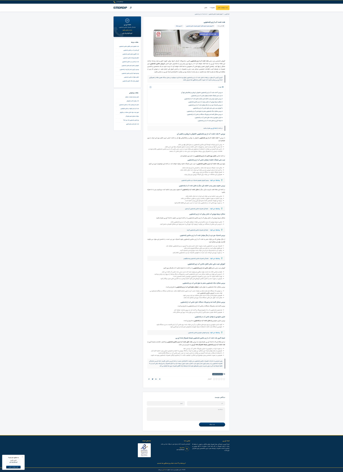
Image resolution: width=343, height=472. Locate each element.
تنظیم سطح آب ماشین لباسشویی (131, 77)
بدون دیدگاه (178, 26)
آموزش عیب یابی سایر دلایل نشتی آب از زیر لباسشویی (207, 108)
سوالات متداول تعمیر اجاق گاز (132, 116)
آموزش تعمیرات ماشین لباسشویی (216, 14)
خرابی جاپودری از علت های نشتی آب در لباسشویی (208, 118)
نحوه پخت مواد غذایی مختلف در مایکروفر (129, 112)
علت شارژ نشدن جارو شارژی (132, 124)
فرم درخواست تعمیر (13, 467)
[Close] (23, 457)
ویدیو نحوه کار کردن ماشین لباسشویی (130, 73)
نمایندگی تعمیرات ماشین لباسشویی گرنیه (197, 230)
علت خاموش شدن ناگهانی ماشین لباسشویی (129, 46)
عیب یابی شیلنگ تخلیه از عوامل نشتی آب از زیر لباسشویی (206, 96)
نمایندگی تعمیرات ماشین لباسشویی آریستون (196, 209)
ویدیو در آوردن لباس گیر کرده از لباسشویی (129, 69)
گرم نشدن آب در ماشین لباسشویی (131, 50)
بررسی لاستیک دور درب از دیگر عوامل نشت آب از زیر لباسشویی (205, 105)
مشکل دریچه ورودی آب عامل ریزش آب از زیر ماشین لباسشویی (205, 102)
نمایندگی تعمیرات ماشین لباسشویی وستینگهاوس (196, 258)
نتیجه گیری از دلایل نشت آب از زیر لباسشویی (210, 121)
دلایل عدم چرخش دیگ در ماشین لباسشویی (129, 105)
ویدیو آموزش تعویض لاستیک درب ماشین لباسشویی (195, 180)
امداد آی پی (227, 14)
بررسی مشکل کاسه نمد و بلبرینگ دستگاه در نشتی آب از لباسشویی (204, 114)
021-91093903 (180, 450)
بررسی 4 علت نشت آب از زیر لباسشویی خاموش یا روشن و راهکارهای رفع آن (201, 93)
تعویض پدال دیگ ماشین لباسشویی (131, 81)
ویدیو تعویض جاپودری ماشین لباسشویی (198, 333)
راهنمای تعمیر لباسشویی (217, 374)
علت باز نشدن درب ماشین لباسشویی (130, 62)
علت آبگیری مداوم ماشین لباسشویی (131, 54)
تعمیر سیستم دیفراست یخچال (132, 97)
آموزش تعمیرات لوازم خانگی (206, 26)
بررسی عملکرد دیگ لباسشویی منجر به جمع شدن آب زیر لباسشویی (204, 111)
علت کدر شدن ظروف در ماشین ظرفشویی (129, 108)
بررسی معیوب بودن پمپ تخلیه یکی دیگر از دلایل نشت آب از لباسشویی (203, 99)
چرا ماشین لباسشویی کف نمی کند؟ (131, 120)
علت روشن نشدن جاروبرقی (133, 101)
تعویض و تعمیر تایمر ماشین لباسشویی (130, 65)
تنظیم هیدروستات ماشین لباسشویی (131, 58)
